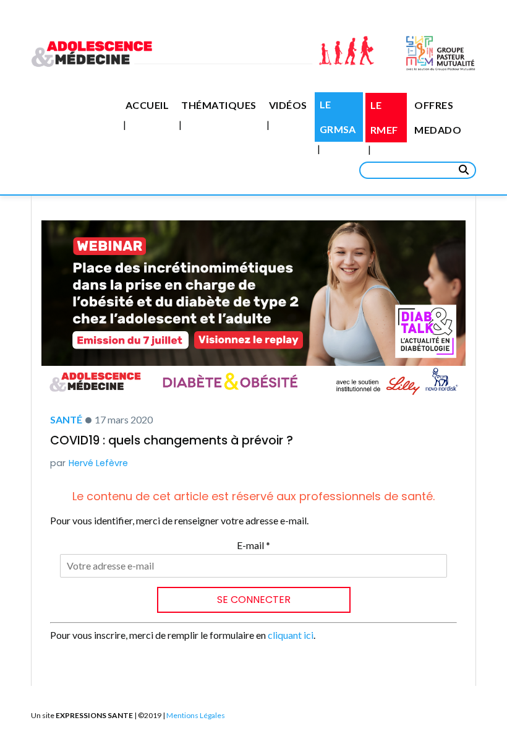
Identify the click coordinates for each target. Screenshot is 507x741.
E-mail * (253, 545)
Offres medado (437, 117)
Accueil (147, 105)
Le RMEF (384, 117)
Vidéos (288, 105)
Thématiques (218, 105)
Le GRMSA (338, 116)
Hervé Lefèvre (98, 463)
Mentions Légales (195, 715)
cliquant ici (290, 635)
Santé (66, 419)
